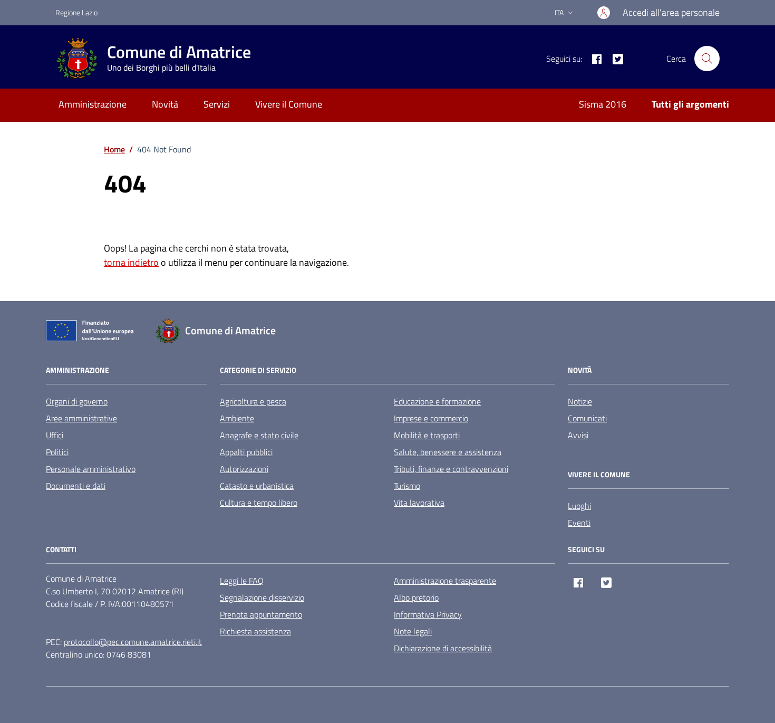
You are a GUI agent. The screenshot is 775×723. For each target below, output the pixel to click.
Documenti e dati (75, 485)
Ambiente (237, 418)
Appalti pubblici (246, 452)
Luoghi (579, 505)
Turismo (407, 485)
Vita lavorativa (419, 502)
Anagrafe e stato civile (259, 435)
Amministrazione (93, 104)
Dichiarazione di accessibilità (443, 648)
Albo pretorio (416, 597)
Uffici (54, 435)
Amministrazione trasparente (445, 580)
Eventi (579, 522)
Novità (165, 104)
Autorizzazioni (244, 468)
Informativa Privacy (428, 614)
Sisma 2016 (602, 104)
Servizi (217, 104)
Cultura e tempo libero (258, 502)
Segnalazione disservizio (262, 597)
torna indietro (131, 262)
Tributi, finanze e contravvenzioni (451, 468)
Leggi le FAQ (242, 580)
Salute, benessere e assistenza (447, 452)
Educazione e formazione (437, 401)
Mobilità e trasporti (427, 435)
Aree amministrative (81, 418)
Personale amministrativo (90, 468)
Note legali (413, 631)
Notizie (580, 401)
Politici (57, 452)
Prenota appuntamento (261, 614)
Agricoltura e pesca (253, 401)
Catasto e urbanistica (257, 485)
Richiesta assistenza (255, 631)
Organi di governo (77, 401)
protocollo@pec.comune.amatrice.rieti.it (133, 641)
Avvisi (578, 435)
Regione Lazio (76, 12)
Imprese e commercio (431, 418)
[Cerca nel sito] (707, 58)
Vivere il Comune (288, 104)
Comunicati (587, 418)
